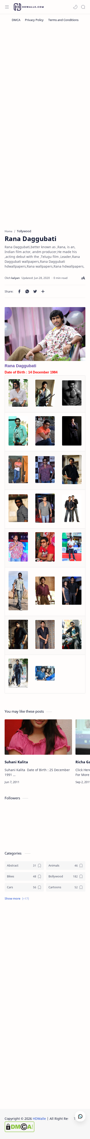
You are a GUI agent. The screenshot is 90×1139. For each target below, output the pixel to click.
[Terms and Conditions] (63, 20)
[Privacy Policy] (34, 20)
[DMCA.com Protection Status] (42, 1126)
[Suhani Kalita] (38, 737)
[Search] (83, 6)
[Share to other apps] (43, 291)
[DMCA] (16, 20)
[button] (75, 6)
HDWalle (39, 1118)
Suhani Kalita (16, 762)
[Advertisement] (45, 75)
